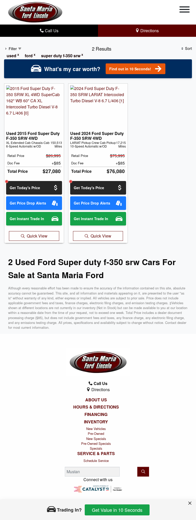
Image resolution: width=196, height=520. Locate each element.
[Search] (143, 472)
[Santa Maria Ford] (35, 12)
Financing (95, 414)
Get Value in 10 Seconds (117, 509)
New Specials (96, 438)
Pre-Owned (96, 433)
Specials (96, 448)
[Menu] (184, 10)
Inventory (96, 422)
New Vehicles (96, 428)
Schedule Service (96, 460)
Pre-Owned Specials (96, 443)
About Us (96, 400)
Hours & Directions (96, 407)
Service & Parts (96, 453)
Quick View (37, 236)
